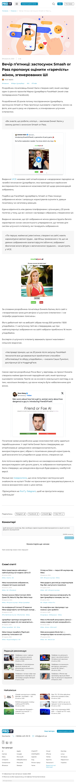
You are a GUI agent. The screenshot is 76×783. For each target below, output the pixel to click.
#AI (28, 83)
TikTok (48, 757)
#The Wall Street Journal (9, 615)
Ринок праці (35, 762)
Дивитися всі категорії (51, 766)
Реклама (20, 762)
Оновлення (6, 762)
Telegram (11, 742)
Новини (14, 11)
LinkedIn (7, 742)
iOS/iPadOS (35, 754)
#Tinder (34, 83)
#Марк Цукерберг (18, 83)
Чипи (33, 765)
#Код (18, 627)
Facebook (3, 742)
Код (32, 760)
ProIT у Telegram (27, 491)
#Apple (45, 602)
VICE (14, 179)
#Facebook (12, 590)
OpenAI (34, 757)
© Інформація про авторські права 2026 (16, 774)
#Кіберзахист (53, 615)
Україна (63, 762)
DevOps (63, 751)
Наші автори (49, 731)
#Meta (4, 578)
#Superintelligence (12, 639)
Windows (64, 757)
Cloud (48, 751)
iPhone (48, 754)
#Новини (5, 83)
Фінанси (5, 765)
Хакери (19, 765)
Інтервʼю (5, 760)
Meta (3, 757)
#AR (41, 578)
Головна (5, 11)
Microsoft (20, 757)
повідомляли (20, 478)
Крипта (48, 760)
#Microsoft (53, 627)
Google (19, 754)
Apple (19, 751)
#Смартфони (44, 615)
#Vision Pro (51, 602)
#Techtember (21, 615)
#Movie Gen (51, 639)
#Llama (9, 578)
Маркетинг (65, 760)
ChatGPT (34, 751)
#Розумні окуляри (49, 578)
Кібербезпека (22, 760)
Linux (62, 754)
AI (2, 751)
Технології (49, 762)
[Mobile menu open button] (16, 3)
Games (4, 754)
